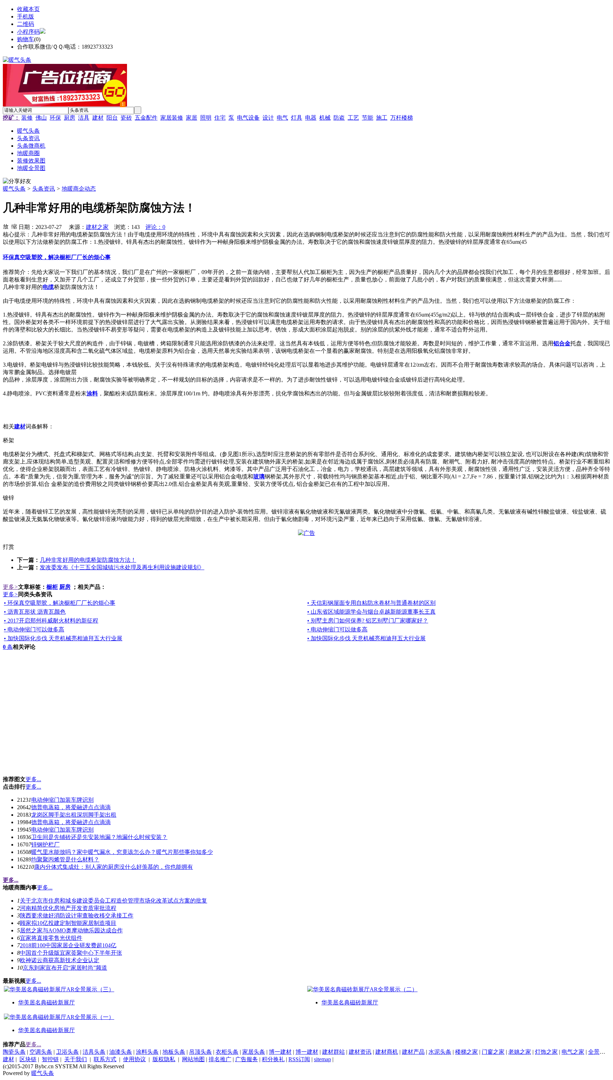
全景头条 (599, 1052)
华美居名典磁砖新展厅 (46, 1002)
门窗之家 (493, 1052)
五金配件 (146, 118)
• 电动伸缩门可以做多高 (34, 629)
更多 (10, 587)
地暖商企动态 (79, 189)
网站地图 (193, 1059)
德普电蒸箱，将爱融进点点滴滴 (71, 807)
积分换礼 (273, 1059)
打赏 (8, 547)
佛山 (41, 118)
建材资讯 (360, 1052)
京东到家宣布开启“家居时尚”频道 (65, 968)
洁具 (83, 118)
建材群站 (333, 1052)
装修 (27, 118)
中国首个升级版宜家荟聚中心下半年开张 (71, 953)
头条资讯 (43, 189)
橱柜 (52, 587)
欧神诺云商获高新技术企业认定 (59, 960)
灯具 (296, 118)
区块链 (28, 1059)
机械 (325, 118)
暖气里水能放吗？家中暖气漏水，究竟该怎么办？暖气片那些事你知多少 (122, 852)
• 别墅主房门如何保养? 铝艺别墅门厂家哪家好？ (367, 621)
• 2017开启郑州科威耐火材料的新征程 (51, 621)
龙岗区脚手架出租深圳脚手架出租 (73, 815)
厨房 (69, 118)
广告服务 (246, 1059)
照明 (205, 118)
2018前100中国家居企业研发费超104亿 (68, 945)
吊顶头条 (200, 1052)
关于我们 (75, 1059)
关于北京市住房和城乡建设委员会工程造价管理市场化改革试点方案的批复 (113, 901)
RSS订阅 (299, 1059)
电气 (282, 118)
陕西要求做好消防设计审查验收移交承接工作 (76, 915)
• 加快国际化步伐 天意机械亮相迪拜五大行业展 (63, 638)
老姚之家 (519, 1052)
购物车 (25, 39)
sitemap (322, 1059)
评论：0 (155, 227)
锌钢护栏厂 (45, 844)
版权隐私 (164, 1059)
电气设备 (248, 118)
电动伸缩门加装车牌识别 (62, 800)
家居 (191, 118)
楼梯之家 (466, 1052)
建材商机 (386, 1052)
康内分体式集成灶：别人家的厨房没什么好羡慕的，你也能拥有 (113, 867)
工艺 (353, 118)
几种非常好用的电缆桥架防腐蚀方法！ (88, 560)
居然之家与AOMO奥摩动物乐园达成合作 (71, 930)
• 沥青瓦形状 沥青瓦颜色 (35, 612)
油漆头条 (120, 1052)
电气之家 (573, 1052)
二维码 (25, 24)
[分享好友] (17, 181)
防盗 (339, 118)
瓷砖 (126, 118)
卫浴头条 (67, 1052)
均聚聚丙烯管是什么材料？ (65, 859)
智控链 (50, 1059)
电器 (310, 118)
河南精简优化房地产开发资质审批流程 (68, 908)
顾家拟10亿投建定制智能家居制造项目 (68, 923)
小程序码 (28, 32)
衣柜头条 (227, 1052)
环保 (55, 118)
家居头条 (253, 1052)
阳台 (112, 118)
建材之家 (97, 227)
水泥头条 (440, 1052)
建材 (98, 118)
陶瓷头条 (14, 1052)
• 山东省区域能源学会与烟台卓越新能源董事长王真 (371, 612)
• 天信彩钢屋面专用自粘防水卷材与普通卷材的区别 (371, 603)
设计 (268, 118)
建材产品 (413, 1052)
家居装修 (171, 118)
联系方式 (105, 1059)
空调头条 (40, 1052)
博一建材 (280, 1052)
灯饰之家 (546, 1052)
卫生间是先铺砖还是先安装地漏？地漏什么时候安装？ (99, 837)
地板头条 (173, 1052)
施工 (381, 118)
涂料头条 (147, 1052)
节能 (367, 118)
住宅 (220, 118)
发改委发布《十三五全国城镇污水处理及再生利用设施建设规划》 (122, 567)
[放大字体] (6, 226)
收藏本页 (28, 9)
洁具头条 (94, 1052)
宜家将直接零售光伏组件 (51, 938)
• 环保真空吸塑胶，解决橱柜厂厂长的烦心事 (59, 603)
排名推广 (220, 1059)
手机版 (25, 16)
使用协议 (134, 1059)
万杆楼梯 (401, 118)
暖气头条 (14, 189)
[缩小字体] (14, 226)
